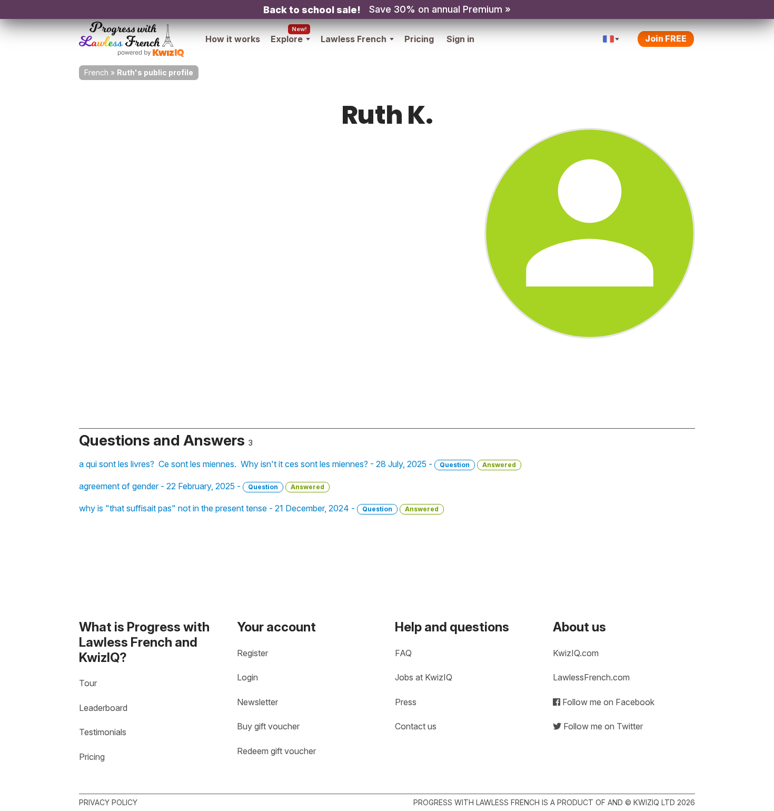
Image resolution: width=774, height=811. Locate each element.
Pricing (419, 39)
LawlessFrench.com (591, 677)
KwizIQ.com (576, 653)
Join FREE (666, 38)
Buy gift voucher (268, 726)
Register (252, 653)
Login (247, 677)
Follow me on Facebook (607, 702)
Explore (287, 39)
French (96, 72)
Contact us (415, 726)
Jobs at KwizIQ (423, 677)
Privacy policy (108, 802)
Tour (88, 683)
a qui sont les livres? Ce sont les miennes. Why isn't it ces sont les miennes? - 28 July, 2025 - (297, 464)
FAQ (403, 653)
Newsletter (257, 702)
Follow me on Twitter (602, 726)
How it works (232, 39)
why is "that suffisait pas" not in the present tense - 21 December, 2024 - (259, 508)
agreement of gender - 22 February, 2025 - (201, 486)
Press (405, 702)
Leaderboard (103, 708)
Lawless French (353, 39)
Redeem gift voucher (276, 751)
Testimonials (102, 732)
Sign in (460, 39)
